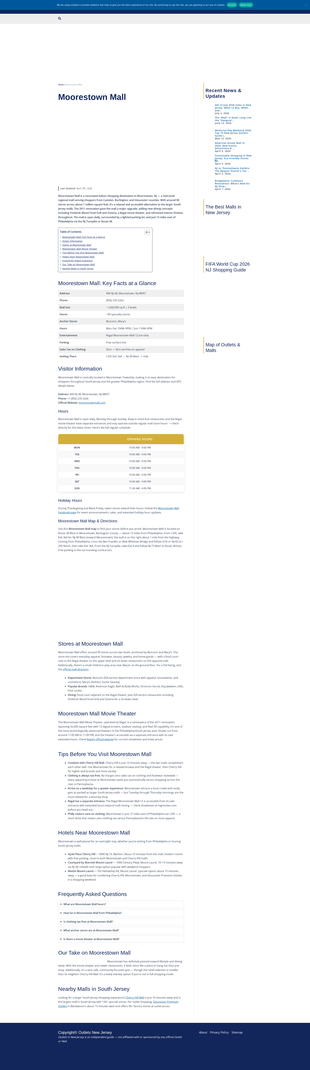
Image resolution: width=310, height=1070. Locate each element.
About (203, 1032)
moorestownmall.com (92, 403)
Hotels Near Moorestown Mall (78, 256)
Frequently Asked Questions (77, 260)
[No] (306, 4)
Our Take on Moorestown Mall (78, 264)
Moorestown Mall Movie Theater (79, 248)
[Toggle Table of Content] (145, 232)
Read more (246, 5)
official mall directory (75, 669)
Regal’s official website (100, 739)
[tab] (121, 904)
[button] (59, 18)
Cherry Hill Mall (135, 997)
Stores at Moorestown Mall (76, 244)
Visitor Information (72, 241)
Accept (232, 5)
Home (61, 84)
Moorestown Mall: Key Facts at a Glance (83, 237)
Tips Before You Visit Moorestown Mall (83, 252)
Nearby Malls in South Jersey (77, 268)
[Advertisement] (155, 48)
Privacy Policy (219, 1032)
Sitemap (237, 1032)
